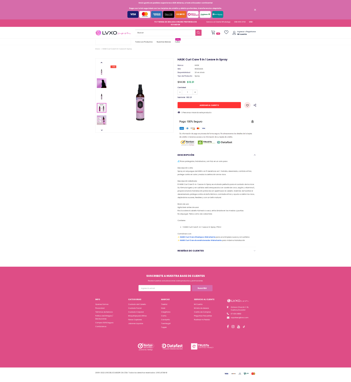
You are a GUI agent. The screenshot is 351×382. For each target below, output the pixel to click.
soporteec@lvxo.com (239, 317)
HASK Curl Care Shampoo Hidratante (197, 237)
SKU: (179, 69)
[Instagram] (233, 326)
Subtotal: (182, 97)
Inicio (97, 49)
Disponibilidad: (184, 72)
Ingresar (241, 31)
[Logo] (113, 33)
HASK (197, 65)
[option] (140, 95)
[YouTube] (238, 326)
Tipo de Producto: (185, 76)
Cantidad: (182, 87)
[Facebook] (228, 326)
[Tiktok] (244, 326)
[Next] (101, 130)
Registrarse (251, 31)
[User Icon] (234, 33)
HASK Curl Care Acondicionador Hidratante (201, 240)
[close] (255, 9)
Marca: (181, 65)
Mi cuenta (242, 34)
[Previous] (101, 62)
